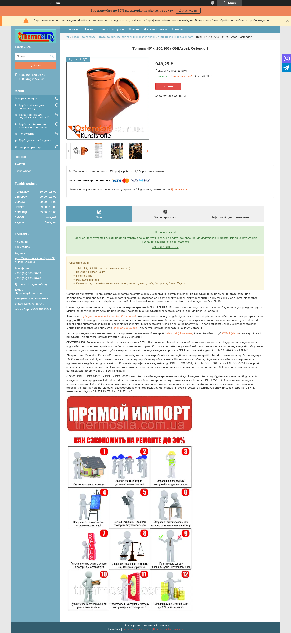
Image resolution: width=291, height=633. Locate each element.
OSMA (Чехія (230, 333)
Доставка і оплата (155, 29)
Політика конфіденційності (168, 629)
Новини (134, 29)
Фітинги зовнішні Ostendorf (175, 36)
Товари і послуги (26, 98)
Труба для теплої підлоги (35, 140)
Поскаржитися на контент (136, 629)
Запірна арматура (30, 147)
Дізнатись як (188, 10)
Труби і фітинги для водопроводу (31, 107)
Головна (73, 29)
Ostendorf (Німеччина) (179, 333)
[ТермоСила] (35, 36)
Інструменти (27, 133)
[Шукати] (52, 56)
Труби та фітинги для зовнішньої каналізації (33, 125)
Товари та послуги (84, 36)
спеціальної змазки (125, 327)
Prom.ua (164, 625)
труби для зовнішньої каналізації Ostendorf (108, 316)
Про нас (20, 156)
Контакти (178, 29)
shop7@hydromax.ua (28, 293)
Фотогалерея (23, 170)
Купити (168, 86)
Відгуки (20, 163)
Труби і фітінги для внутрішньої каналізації (34, 116)
